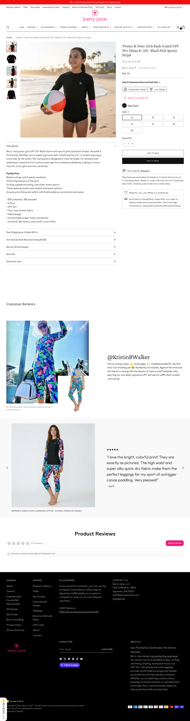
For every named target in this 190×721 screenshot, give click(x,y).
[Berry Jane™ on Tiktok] (77, 659)
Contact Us (119, 598)
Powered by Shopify (14, 711)
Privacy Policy (13, 624)
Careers (10, 591)
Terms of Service (15, 630)
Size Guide (12, 614)
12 (174, 117)
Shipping (145, 170)
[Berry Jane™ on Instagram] (65, 659)
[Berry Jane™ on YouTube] (81, 659)
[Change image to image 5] (11, 94)
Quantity (127, 138)
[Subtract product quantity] (124, 143)
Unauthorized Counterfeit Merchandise (13, 600)
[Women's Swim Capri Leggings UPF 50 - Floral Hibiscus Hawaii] (53, 465)
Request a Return (42, 586)
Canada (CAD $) (175, 7)
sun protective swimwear (164, 656)
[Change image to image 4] (11, 83)
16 (153, 123)
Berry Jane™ (129, 67)
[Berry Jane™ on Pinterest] (73, 659)
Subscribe (107, 649)
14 (132, 123)
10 (153, 117)
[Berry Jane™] (95, 16)
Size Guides (39, 596)
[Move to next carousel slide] (181, 287)
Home (9, 37)
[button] (153, 105)
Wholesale (12, 609)
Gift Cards (38, 624)
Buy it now (153, 161)
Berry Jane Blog (14, 619)
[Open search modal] (7, 27)
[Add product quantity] (132, 143)
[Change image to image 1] (11, 47)
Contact (37, 635)
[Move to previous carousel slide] (175, 288)
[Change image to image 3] (11, 71)
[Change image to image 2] (11, 59)
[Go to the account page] (176, 27)
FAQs (36, 591)
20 (132, 130)
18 (174, 123)
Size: (125, 111)
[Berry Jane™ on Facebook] (61, 659)
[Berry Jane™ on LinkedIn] (69, 659)
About (9, 586)
